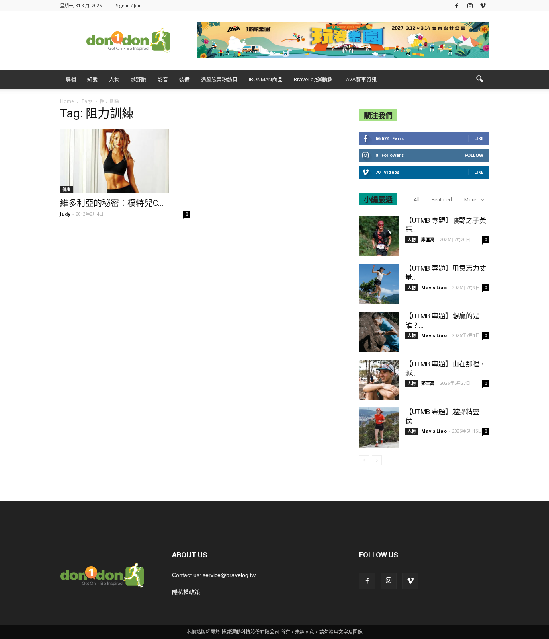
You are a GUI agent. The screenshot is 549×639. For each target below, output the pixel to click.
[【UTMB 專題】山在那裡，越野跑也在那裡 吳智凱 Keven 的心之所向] (379, 380)
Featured (442, 200)
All (417, 200)
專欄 (71, 79)
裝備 (184, 79)
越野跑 (138, 79)
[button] (479, 79)
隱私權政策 (186, 592)
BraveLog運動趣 (313, 79)
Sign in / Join (129, 5)
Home (67, 101)
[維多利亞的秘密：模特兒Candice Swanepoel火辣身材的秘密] (125, 161)
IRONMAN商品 (266, 79)
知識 (92, 79)
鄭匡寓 (427, 239)
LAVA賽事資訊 (360, 79)
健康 (66, 189)
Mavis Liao (434, 287)
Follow (474, 155)
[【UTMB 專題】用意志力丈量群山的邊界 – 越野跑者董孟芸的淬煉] (379, 284)
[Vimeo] (483, 5)
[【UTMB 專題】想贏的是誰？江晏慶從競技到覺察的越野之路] (379, 332)
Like (478, 138)
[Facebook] (457, 5)
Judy (65, 214)
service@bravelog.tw (229, 575)
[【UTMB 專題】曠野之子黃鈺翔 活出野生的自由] (379, 236)
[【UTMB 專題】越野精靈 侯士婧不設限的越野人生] (379, 427)
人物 (114, 79)
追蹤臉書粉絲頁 (219, 79)
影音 (163, 79)
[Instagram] (470, 5)
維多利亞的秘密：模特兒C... (112, 203)
